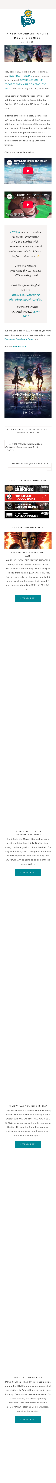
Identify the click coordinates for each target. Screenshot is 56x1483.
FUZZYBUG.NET (28, 18)
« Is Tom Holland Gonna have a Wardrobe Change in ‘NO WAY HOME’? (23, 447)
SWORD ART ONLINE (20, 76)
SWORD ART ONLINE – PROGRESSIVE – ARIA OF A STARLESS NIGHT (25, 84)
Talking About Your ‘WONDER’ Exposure (28, 833)
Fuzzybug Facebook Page (18, 339)
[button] (28, 4)
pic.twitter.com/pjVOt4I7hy (25, 299)
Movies (45, 429)
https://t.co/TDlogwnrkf (26, 294)
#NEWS (15, 232)
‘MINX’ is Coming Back (28, 1377)
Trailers (35, 432)
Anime (36, 429)
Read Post (28, 598)
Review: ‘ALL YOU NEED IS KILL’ (28, 1105)
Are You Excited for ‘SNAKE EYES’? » (31, 465)
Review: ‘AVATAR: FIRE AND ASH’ (28, 554)
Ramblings (23, 432)
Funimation (19, 346)
